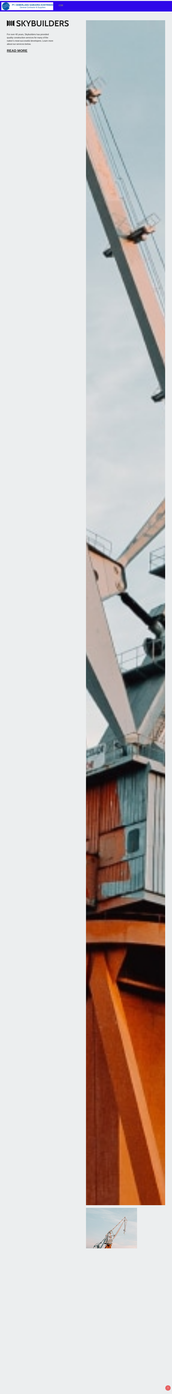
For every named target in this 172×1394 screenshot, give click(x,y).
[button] (17, 50)
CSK (61, 5)
